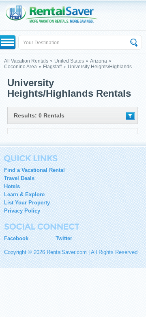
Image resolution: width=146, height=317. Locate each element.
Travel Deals (19, 178)
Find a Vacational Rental (34, 170)
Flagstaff (52, 66)
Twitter (64, 238)
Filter (130, 116)
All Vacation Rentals (26, 61)
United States (69, 61)
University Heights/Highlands (100, 66)
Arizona (98, 61)
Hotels (12, 186)
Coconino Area (20, 66)
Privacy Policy (22, 211)
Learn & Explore (24, 194)
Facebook (16, 238)
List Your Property (27, 203)
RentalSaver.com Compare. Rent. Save (55, 15)
